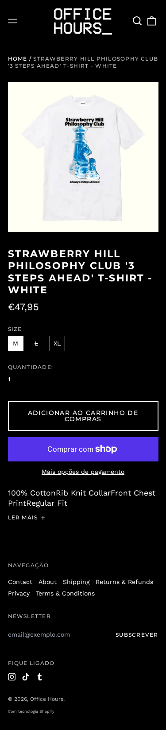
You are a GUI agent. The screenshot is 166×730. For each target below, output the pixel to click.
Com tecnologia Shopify (31, 711)
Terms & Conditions (65, 593)
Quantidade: (30, 367)
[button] (138, 21)
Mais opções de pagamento (83, 471)
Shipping (76, 581)
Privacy (19, 593)
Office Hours (46, 699)
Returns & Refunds (124, 581)
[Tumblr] (40, 677)
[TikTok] (26, 677)
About (48, 581)
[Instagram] (12, 677)
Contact (20, 581)
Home (17, 58)
